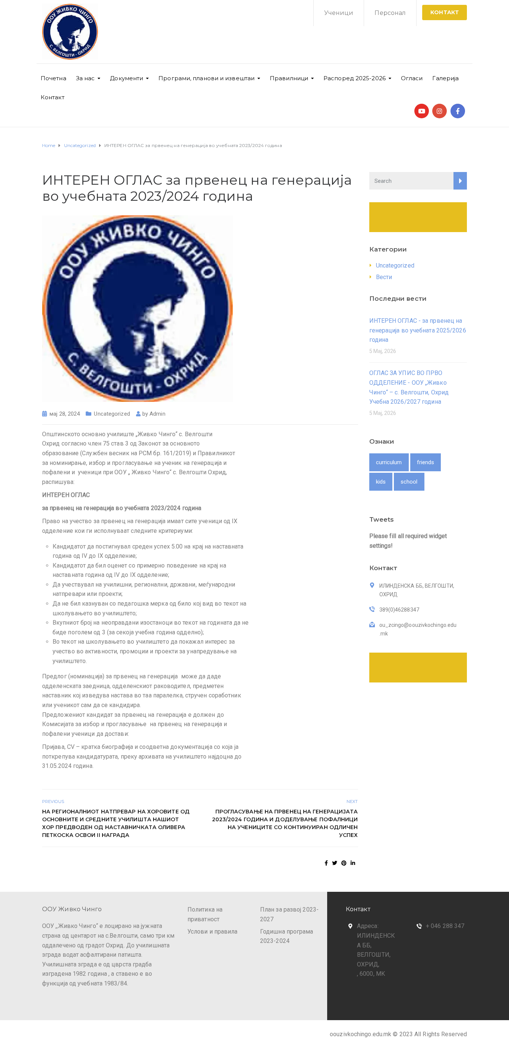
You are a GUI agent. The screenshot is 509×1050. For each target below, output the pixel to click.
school (409, 481)
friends (425, 462)
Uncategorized (112, 413)
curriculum (389, 462)
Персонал (390, 12)
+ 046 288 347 (445, 925)
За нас (85, 78)
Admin (157, 413)
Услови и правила (212, 931)
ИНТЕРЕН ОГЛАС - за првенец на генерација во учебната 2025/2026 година (417, 330)
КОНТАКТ (444, 12)
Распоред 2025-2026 (354, 78)
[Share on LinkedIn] (353, 863)
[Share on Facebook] (326, 863)
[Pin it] (344, 863)
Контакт (52, 97)
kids (381, 481)
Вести (384, 277)
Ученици (339, 12)
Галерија (445, 78)
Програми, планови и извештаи (206, 78)
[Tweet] (334, 863)
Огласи (412, 78)
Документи (126, 78)
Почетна (53, 78)
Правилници (289, 78)
